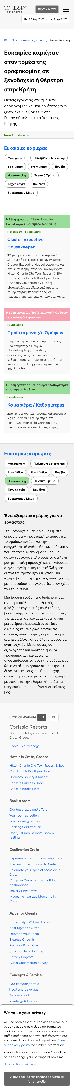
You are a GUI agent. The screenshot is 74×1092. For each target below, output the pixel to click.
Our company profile (24, 983)
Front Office (39, 166)
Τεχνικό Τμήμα (45, 175)
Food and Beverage (23, 989)
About (15, 40)
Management (16, 158)
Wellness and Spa (22, 995)
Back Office (15, 166)
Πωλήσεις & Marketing (49, 158)
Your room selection (24, 815)
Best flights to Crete (24, 928)
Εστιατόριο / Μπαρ (21, 192)
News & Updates (15, 135)
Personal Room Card (24, 945)
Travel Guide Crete (23, 891)
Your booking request (25, 821)
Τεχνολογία (16, 184)
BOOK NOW (47, 9)
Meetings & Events (23, 1001)
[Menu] (66, 9)
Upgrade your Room (24, 933)
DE (54, 717)
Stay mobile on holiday (26, 951)
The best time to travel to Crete (32, 864)
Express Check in (22, 939)
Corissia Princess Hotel (26, 783)
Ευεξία (60, 166)
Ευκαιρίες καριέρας (35, 40)
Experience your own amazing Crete (36, 858)
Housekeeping (17, 175)
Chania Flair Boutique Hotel (30, 771)
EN (6, 40)
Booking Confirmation (25, 827)
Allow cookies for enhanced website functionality (37, 1079)
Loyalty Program (21, 957)
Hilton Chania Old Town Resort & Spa (36, 765)
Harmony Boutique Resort (28, 777)
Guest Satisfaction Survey (28, 962)
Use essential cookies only (20, 1064)
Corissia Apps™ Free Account (31, 922)
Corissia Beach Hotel (24, 788)
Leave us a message (24, 746)
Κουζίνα (39, 184)
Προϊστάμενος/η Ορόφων (35, 332)
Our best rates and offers (28, 809)
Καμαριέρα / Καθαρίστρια (35, 405)
